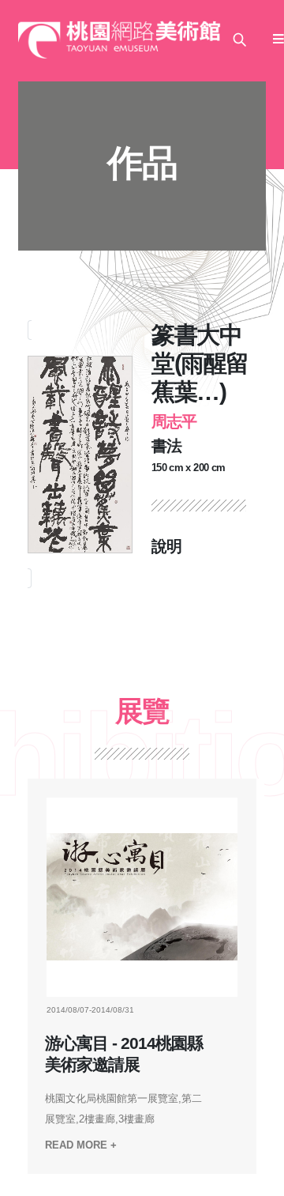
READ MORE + (81, 1145)
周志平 (173, 421)
